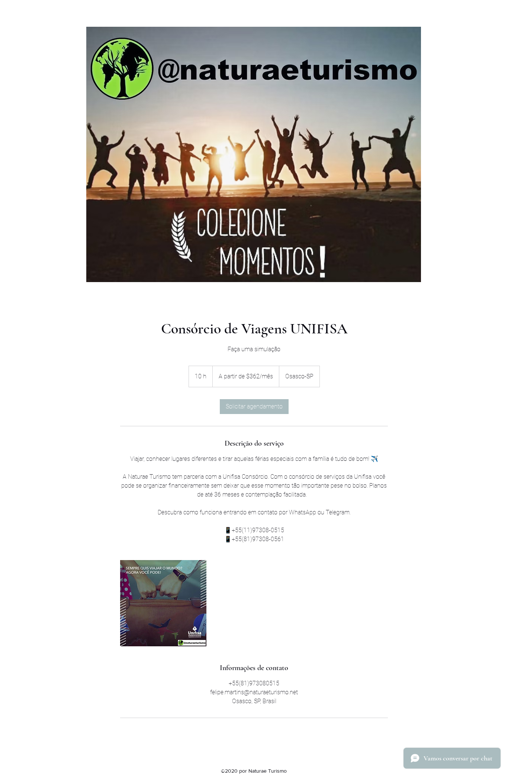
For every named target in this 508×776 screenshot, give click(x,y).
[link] (254, 406)
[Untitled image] (163, 603)
